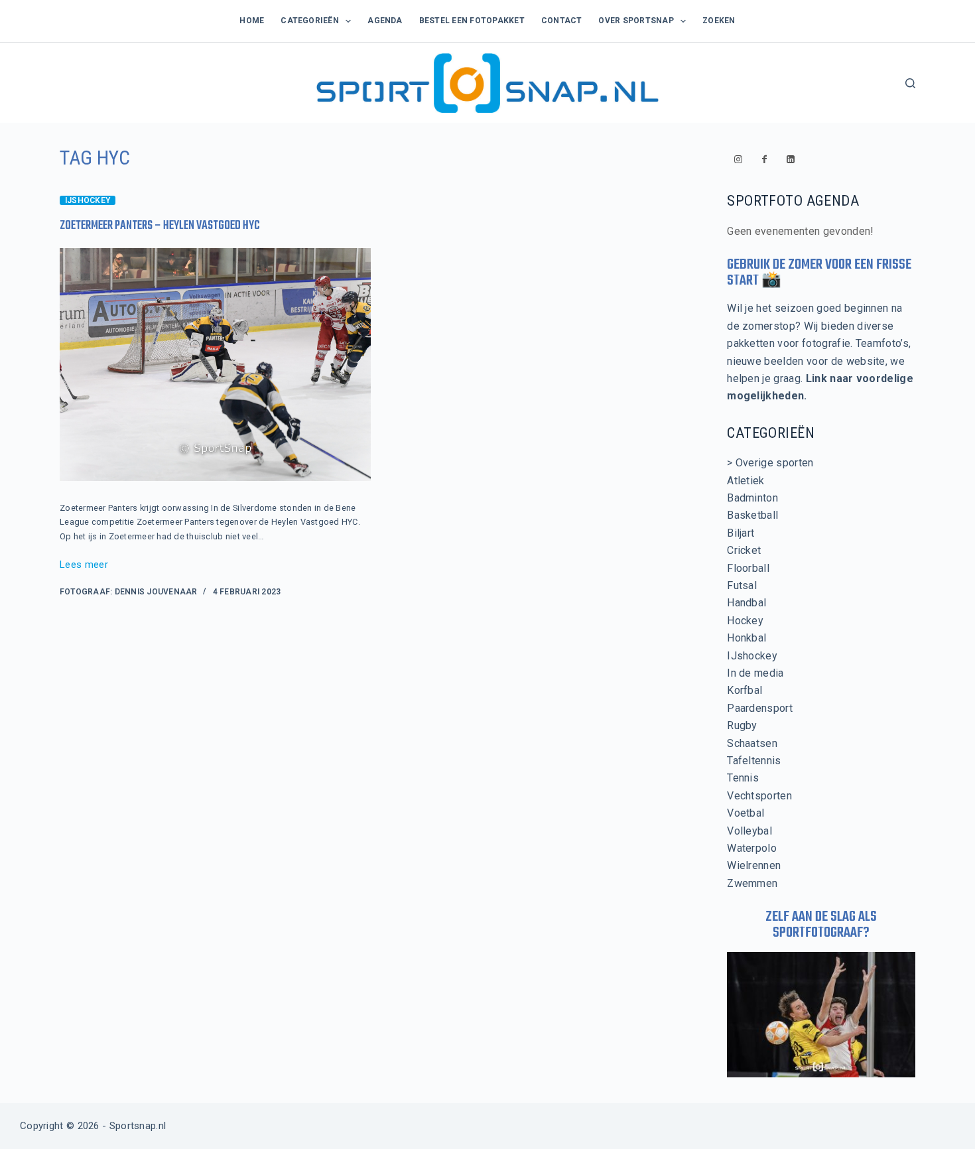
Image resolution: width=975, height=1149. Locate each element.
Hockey (745, 620)
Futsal (742, 585)
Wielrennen (754, 865)
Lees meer (84, 566)
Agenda (384, 20)
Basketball (752, 515)
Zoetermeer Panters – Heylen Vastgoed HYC (160, 226)
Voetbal (745, 813)
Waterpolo (752, 848)
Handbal (746, 602)
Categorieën (310, 20)
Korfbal (744, 690)
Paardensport (760, 708)
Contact (561, 20)
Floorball (748, 568)
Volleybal (749, 831)
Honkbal (746, 638)
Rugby (742, 725)
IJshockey (87, 200)
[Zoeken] (910, 83)
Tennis (743, 778)
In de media (755, 673)
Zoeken (718, 20)
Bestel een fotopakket (472, 20)
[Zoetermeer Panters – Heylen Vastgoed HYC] (215, 365)
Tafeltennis (754, 760)
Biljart (740, 533)
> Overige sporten (770, 462)
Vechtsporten (759, 795)
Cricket (744, 550)
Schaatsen (752, 743)
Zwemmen (752, 883)
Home (251, 20)
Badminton (752, 498)
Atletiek (746, 480)
